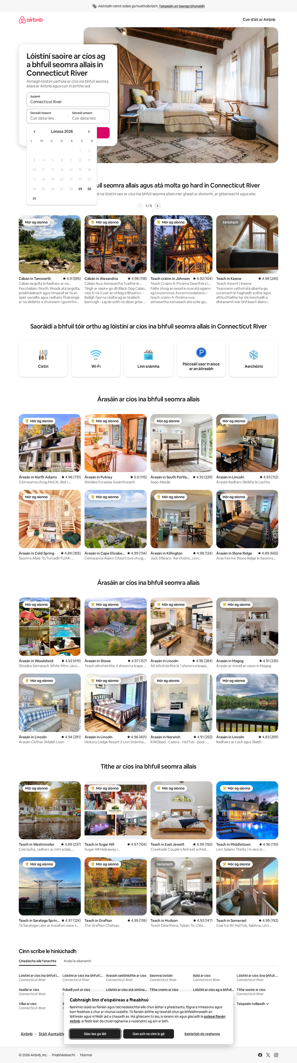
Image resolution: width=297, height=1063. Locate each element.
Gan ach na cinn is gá (149, 1034)
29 (80, 189)
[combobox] (68, 102)
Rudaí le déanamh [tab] (77, 961)
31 (34, 198)
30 (89, 189)
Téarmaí (86, 1055)
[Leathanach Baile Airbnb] (31, 19)
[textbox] (47, 118)
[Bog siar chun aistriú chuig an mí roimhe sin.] (34, 131)
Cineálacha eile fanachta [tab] (37, 961)
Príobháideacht (63, 1055)
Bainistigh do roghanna (202, 1034)
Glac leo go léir (95, 1034)
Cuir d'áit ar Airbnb (259, 19)
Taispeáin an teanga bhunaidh (182, 6)
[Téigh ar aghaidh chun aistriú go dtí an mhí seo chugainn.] (88, 131)
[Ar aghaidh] (157, 206)
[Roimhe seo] (140, 206)
